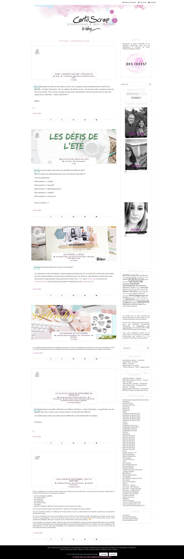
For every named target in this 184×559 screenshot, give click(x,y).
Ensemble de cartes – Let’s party (133, 360)
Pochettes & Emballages (131, 492)
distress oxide (129, 288)
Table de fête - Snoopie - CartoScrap (135, 383)
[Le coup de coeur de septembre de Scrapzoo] (73, 385)
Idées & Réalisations (129, 456)
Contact (153, 2)
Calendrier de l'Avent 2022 (131, 418)
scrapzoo (77, 400)
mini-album (134, 293)
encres (144, 287)
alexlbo (126, 275)
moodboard (73, 335)
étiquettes (134, 306)
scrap (78, 258)
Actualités (126, 401)
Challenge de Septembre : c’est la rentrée (74, 480)
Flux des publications (129, 517)
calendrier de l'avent (142, 277)
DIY (136, 288)
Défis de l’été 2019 (129, 449)
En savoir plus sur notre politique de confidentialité (92, 557)
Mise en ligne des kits (130, 475)
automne (78, 76)
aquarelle (135, 275)
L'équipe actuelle (128, 471)
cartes (76, 399)
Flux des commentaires (130, 518)
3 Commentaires (85, 335)
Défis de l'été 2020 (129, 444)
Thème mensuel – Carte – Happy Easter (136, 367)
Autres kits (126, 410)
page (137, 295)
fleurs (124, 290)
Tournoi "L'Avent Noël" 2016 (132, 502)
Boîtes (125, 412)
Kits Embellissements (130, 465)
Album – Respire (128, 363)
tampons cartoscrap (132, 304)
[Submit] (150, 84)
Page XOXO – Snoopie (130, 362)
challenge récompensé (131, 284)
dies (137, 286)
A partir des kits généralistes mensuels (136, 400)
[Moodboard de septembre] (73, 322)
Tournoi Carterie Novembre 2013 (133, 505)
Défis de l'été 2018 (129, 442)
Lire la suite (37, 113)
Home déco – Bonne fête (140, 388)
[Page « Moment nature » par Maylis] (73, 63)
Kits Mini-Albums (128, 468)
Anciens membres (129, 405)
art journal (126, 277)
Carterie (62, 397)
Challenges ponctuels (130, 430)
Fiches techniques (129, 454)
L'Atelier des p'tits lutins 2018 (132, 470)
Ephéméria (86, 281)
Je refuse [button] (113, 554)
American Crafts (40, 281)
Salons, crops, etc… (129, 497)
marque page (142, 291)
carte (125, 279)
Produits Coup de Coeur (79, 397)
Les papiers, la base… (74, 254)
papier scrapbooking (138, 298)
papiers (73, 258)
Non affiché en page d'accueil (132, 478)
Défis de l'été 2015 (129, 437)
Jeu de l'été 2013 (128, 459)
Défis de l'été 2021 (129, 446)
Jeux (124, 461)
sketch (134, 302)
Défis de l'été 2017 (129, 441)
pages (130, 298)
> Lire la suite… (38, 353)
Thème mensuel (128, 500)
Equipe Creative (75, 487)
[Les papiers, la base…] (73, 243)
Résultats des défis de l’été (74, 159)
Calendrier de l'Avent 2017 (131, 413)
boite (66, 399)
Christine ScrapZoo (75, 402)
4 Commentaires (80, 161)
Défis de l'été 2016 (129, 439)
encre (139, 288)
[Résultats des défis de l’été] (73, 146)
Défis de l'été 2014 (129, 436)
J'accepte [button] (104, 554)
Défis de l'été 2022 (129, 447)
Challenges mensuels (63, 335)
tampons (143, 302)
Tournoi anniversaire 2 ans (131, 504)
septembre (83, 400)
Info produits (60, 256)
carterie (71, 399)
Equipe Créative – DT (130, 453)
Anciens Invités (128, 403)
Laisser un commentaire (78, 256)
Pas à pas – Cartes (129, 485)
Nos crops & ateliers (129, 482)
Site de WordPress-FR (130, 520)
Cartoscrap (91, 279)
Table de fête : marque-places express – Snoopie (134, 386)
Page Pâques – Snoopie (131, 365)
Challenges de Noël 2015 (131, 427)
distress (142, 285)
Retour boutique (130, 2)
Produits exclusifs (128, 495)
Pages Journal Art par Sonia (138, 390)
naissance (126, 296)
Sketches (126, 499)
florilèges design (132, 290)
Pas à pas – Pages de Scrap (132, 488)
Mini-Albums (127, 473)
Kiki (75, 163)
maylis (73, 78)
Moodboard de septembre (74, 333)
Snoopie (75, 260)
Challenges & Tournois (130, 425)
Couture (125, 432)
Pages (57, 76)
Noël (131, 295)
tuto (129, 306)
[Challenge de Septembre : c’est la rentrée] (73, 470)
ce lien (79, 279)
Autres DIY (126, 408)
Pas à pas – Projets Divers (131, 490)
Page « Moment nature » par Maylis (74, 74)
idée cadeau (140, 290)
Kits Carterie (127, 463)
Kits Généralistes (128, 466)
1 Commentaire (67, 76)
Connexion (126, 515)
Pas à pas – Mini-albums (131, 487)
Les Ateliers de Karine (87, 76)
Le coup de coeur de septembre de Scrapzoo (73, 394)
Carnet (125, 422)
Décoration (126, 434)
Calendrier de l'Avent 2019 (131, 415)
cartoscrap (82, 399)
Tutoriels (143, 2)
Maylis (75, 80)
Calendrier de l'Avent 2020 (131, 417)
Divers (125, 451)
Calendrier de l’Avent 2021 (131, 420)
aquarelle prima (143, 275)
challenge (126, 284)
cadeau (134, 277)
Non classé (68, 161)
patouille (129, 299)
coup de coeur (90, 399)
